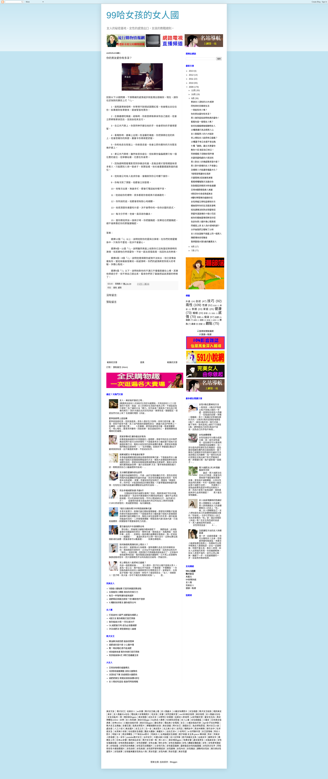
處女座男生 (198, 740)
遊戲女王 (187, 726)
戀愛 (200, 324)
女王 (183, 723)
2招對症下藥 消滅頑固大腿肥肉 (123, 675)
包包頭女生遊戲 (135, 731)
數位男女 (159, 723)
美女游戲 (167, 726)
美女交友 (110, 711)
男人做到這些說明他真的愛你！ (205, 118)
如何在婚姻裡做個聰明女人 (203, 126)
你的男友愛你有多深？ (201, 114)
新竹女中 (211, 729)
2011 (191, 79)
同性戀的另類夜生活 (200, 106)
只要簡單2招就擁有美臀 (202, 178)
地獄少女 (116, 734)
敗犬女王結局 (205, 711)
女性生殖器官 (175, 743)
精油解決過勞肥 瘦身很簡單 (121, 641)
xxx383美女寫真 (186, 714)
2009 (191, 87)
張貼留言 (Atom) (120, 367)
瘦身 (206, 317)
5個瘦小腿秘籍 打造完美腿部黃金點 (125, 588)
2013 (191, 71)
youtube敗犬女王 (134, 737)
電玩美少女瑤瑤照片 (140, 714)
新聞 (199, 317)
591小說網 (190, 571)
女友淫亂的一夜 (115, 717)
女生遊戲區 (196, 720)
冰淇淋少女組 (120, 731)
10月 (193, 94)
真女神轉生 (127, 734)
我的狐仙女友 (135, 740)
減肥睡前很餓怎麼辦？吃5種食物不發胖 (127, 599)
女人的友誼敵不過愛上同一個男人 (206, 234)
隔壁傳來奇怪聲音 (199, 238)
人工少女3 (119, 729)
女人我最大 (166, 711)
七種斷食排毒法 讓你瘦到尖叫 (122, 602)
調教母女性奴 (203, 749)
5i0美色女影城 (172, 720)
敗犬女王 (190, 574)
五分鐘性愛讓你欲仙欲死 (131, 472)
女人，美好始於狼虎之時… (132, 400)
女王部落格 (207, 731)
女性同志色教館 (127, 746)
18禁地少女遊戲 (165, 717)
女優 (161, 714)
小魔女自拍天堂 (131, 723)
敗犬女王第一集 (150, 740)
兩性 (115, 288)
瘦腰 (217, 317)
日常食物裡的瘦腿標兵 (119, 668)
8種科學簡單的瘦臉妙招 (202, 198)
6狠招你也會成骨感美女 (202, 194)
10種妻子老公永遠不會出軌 (203, 142)
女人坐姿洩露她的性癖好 (210, 500)
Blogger (173, 762)
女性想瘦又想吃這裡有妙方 (203, 202)
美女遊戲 (142, 717)
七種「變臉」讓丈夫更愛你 (203, 146)
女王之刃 (139, 729)
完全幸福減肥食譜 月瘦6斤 (132, 490)
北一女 (148, 729)
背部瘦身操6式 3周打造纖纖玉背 (123, 655)
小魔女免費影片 (180, 711)
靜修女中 (212, 737)
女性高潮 (141, 749)
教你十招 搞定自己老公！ (202, 150)
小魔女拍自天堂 (194, 723)
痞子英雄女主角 (189, 737)
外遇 (188, 301)
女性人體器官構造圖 (191, 743)
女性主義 (153, 743)
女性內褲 (163, 751)
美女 (110, 714)
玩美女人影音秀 (182, 717)
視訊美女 (217, 711)
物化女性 (163, 743)
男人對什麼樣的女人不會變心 (204, 166)
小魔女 (206, 720)
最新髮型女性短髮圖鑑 (191, 746)
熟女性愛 (173, 751)
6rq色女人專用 (158, 720)
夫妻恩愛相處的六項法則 (202, 158)
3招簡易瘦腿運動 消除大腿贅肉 (123, 671)
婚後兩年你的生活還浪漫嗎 (203, 206)
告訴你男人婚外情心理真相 (203, 222)
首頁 (142, 362)
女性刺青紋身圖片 (126, 743)
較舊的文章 (172, 362)
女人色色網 (131, 720)
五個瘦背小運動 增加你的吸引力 (123, 592)
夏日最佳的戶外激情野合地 (132, 526)
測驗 (213, 313)
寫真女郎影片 (138, 726)
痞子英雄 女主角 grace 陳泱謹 (192, 734)
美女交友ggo (144, 720)
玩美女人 (131, 711)
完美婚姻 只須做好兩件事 (202, 154)
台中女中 (148, 737)
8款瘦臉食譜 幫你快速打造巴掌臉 (124, 652)
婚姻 (195, 313)
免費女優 (187, 740)
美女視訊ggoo (175, 740)
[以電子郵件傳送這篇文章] (138, 284)
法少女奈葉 (175, 737)
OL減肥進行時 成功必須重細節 (123, 625)
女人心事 (185, 720)
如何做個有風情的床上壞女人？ (134, 544)
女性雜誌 (191, 749)
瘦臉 (201, 320)
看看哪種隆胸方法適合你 (202, 182)
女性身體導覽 (205, 435)
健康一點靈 (191, 588)
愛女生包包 (210, 717)
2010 (191, 83)
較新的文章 (112, 362)
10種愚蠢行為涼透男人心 (202, 130)
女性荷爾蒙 (142, 743)
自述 (198, 301)
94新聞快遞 (191, 580)
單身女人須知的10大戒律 (202, 102)
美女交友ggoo (146, 723)
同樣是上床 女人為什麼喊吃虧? (205, 226)
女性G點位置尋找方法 (209, 404)
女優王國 (126, 726)
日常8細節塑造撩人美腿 (202, 190)
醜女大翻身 (150, 731)
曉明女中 (188, 729)
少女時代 (182, 731)
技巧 (211, 301)
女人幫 (189, 582)
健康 (218, 309)
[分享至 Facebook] (145, 284)
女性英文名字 (209, 746)
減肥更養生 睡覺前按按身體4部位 (124, 678)
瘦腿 (188, 320)
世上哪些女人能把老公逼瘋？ (133, 562)
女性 (204, 743)
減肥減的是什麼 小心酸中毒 (121, 645)
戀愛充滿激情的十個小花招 (203, 214)
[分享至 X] (143, 284)
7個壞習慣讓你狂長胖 (201, 174)
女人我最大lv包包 (121, 714)
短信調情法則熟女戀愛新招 (203, 210)
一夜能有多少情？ (199, 110)
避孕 (215, 320)
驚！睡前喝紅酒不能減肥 (120, 648)
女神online (117, 723)
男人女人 (163, 740)
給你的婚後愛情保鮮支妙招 (203, 218)
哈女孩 (154, 714)
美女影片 (157, 729)
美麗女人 (161, 731)
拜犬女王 (177, 726)
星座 (215, 305)
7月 (193, 251)
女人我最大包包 (213, 714)
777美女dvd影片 (141, 734)
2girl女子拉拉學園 (211, 723)
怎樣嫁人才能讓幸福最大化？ (204, 170)
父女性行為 (160, 746)
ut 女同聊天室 (194, 731)
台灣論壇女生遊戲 (169, 734)
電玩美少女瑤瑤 (172, 723)
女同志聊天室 (171, 714)
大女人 (189, 577)
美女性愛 (183, 751)
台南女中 (202, 737)
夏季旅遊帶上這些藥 (118, 418)
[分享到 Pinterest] (148, 284)
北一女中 (120, 737)
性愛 (204, 305)
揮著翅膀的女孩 (154, 726)
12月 (193, 90)
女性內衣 (181, 749)
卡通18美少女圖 (161, 737)
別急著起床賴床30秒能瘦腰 (203, 186)
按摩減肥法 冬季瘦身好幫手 (132, 454)
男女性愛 (153, 751)
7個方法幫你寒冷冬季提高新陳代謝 (135, 508)
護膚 (193, 324)
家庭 (206, 309)
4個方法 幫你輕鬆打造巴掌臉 (122, 618)
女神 (122, 720)
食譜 (194, 309)
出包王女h (171, 731)
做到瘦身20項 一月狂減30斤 (122, 622)
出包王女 (152, 717)
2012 (191, 75)
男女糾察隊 (199, 729)
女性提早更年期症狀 (156, 749)
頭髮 (208, 320)
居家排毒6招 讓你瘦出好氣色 (133, 436)
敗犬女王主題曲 (113, 726)
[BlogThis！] (141, 284)
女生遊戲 (193, 711)
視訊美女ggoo (130, 717)
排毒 (206, 313)
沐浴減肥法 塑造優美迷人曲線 (122, 629)
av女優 (140, 711)
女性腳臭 (171, 749)
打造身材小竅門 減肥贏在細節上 (123, 615)
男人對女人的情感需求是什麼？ (205, 162)
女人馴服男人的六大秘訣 (202, 134)
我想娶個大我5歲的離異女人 (204, 242)
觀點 (209, 323)
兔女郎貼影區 (199, 726)
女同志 (180, 729)
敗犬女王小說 (213, 726)
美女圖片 (129, 729)
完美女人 (190, 585)
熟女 (210, 734)
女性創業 (118, 751)
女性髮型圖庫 (173, 746)
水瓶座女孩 (210, 740)
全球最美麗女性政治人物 (135, 751)
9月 (193, 98)
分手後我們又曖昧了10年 (202, 230)
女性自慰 (131, 749)
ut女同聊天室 (197, 717)
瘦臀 (195, 320)
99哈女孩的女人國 (142, 15)
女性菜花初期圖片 (144, 746)
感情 (119, 288)
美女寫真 (200, 714)
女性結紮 (114, 746)
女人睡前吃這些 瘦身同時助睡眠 (123, 682)
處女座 (109, 729)
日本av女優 (121, 740)
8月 (193, 247)
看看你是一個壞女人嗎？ (202, 122)
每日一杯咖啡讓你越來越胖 (121, 596)
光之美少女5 (169, 729)
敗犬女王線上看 (152, 711)
